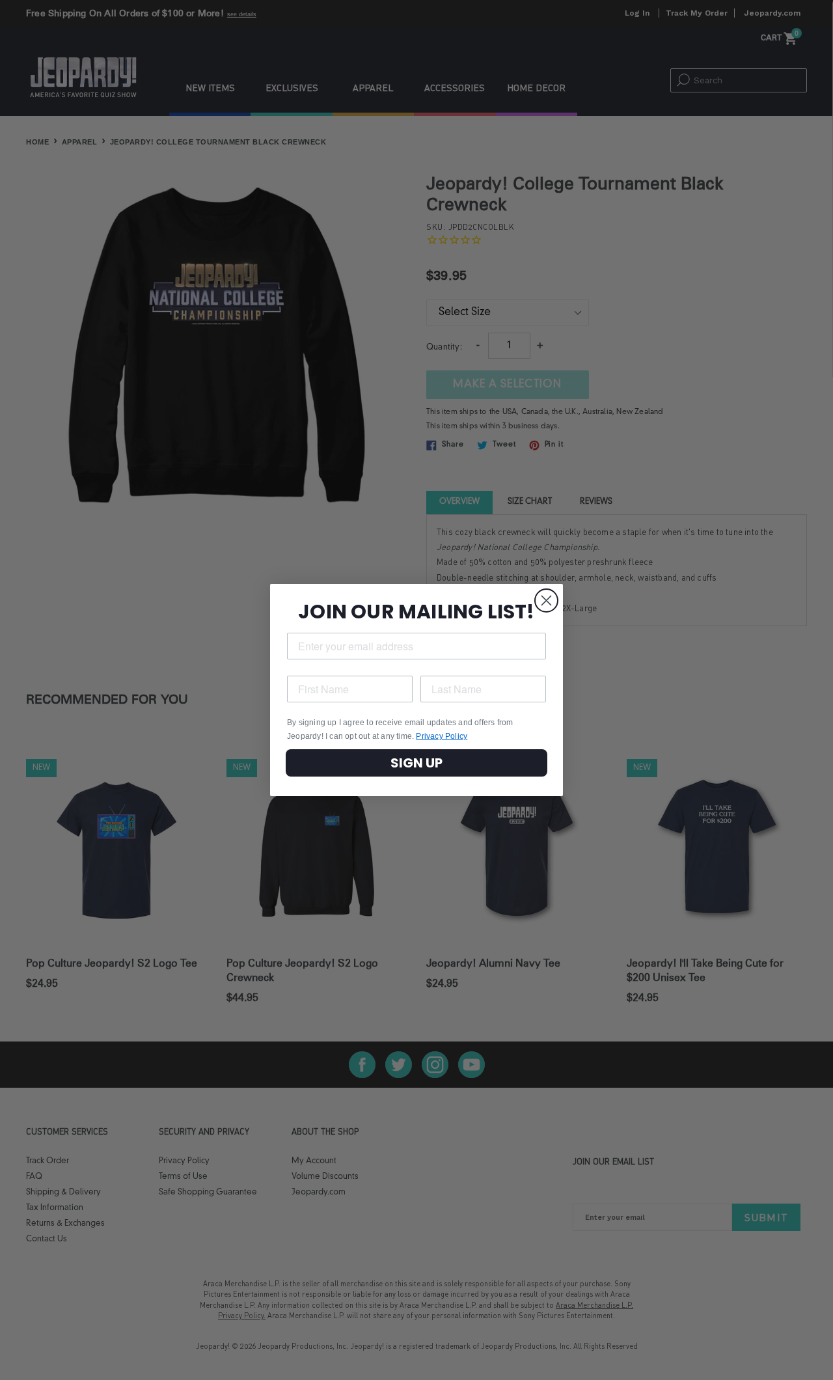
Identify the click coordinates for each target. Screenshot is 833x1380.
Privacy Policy (441, 736)
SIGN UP (416, 763)
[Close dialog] (546, 600)
